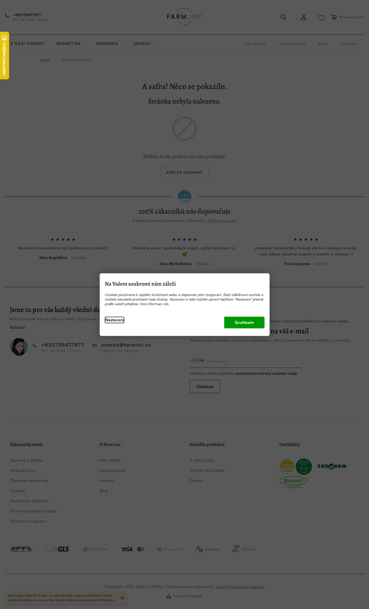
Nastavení (114, 319)
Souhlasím (244, 322)
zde (165, 304)
